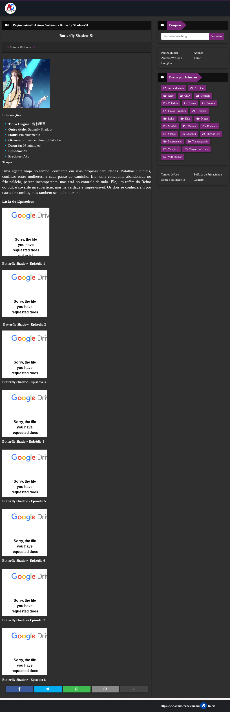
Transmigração (200, 141)
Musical (191, 126)
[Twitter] (48, 689)
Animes (198, 52)
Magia (204, 118)
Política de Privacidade (208, 174)
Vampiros (172, 149)
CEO (187, 95)
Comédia (205, 95)
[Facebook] (19, 689)
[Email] (105, 689)
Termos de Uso (170, 174)
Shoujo (171, 133)
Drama (192, 103)
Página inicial (22, 25)
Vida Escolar (174, 156)
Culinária (172, 103)
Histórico (201, 111)
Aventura (199, 88)
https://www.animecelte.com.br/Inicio (188, 706)
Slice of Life (213, 133)
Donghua (166, 63)
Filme (197, 58)
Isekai (170, 118)
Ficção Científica (176, 111)
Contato (199, 179)
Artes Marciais (175, 88)
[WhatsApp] (77, 689)
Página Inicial (169, 52)
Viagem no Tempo (198, 149)
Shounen (191, 133)
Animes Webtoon (45, 25)
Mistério (172, 126)
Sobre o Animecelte (173, 179)
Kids (187, 118)
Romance (211, 126)
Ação (170, 95)
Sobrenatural (174, 141)
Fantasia (210, 103)
